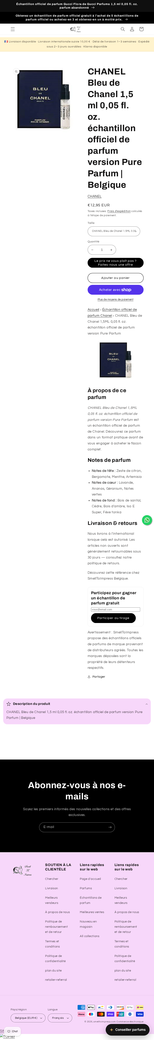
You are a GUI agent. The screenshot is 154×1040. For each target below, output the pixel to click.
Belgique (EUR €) (26, 1018)
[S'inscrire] (110, 827)
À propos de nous (57, 912)
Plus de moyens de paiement (116, 299)
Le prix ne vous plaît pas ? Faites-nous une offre (115, 262)
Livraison (51, 888)
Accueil (93, 309)
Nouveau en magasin (88, 924)
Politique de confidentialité (55, 959)
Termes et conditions (52, 944)
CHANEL (95, 196)
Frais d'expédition (119, 211)
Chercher (51, 878)
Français (58, 1018)
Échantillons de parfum (90, 900)
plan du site (53, 970)
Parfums (86, 888)
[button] (12, 29)
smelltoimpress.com (104, 1022)
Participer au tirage (113, 618)
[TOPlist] (7, 1037)
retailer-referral (56, 979)
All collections (89, 936)
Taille (91, 223)
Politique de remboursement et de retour (56, 926)
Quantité (93, 241)
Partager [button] (98, 676)
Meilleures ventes (92, 912)
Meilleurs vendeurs (51, 900)
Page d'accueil (90, 878)
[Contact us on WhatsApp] (147, 520)
